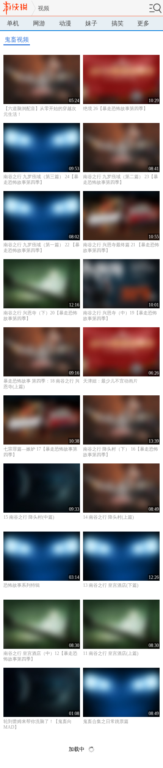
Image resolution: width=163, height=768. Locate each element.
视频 (43, 8)
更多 (143, 23)
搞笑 (117, 23)
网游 (39, 23)
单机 (13, 23)
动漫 (65, 23)
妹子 (91, 23)
